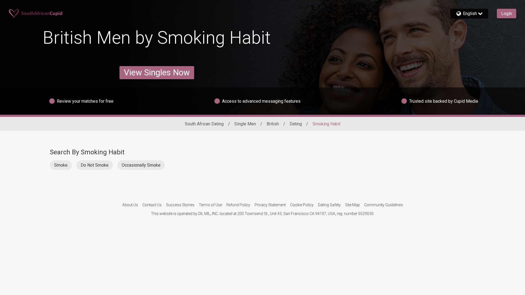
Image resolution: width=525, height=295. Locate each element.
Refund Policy (238, 205)
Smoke (61, 165)
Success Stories (180, 205)
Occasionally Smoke (141, 165)
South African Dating (204, 123)
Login (506, 13)
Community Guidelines (383, 205)
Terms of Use (210, 205)
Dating (296, 123)
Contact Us (152, 205)
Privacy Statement (270, 205)
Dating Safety (329, 205)
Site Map (352, 205)
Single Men (245, 123)
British (273, 123)
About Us (130, 205)
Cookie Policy (302, 205)
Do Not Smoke (95, 165)
